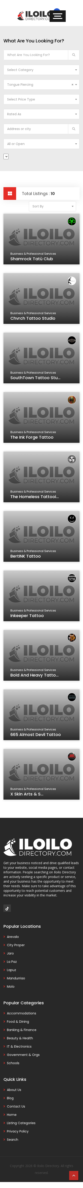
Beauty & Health (20, 1038)
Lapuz (11, 970)
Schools (13, 1063)
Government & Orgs (23, 1054)
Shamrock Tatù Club (31, 259)
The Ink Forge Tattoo (31, 437)
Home (12, 1114)
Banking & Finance (21, 1030)
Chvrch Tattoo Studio (32, 318)
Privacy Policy (18, 1131)
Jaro (10, 953)
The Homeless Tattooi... (34, 496)
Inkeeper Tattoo (27, 615)
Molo (11, 986)
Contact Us (16, 1106)
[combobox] (41, 70)
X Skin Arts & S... (26, 794)
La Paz (12, 961)
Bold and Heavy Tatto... (34, 675)
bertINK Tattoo (25, 556)
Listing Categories (21, 1123)
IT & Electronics (19, 1046)
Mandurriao (16, 978)
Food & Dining (18, 1021)
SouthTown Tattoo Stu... (35, 378)
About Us (14, 1090)
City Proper (16, 945)
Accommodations (21, 1013)
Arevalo (13, 936)
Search (12, 1139)
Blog (10, 1098)
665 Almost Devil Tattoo (35, 734)
